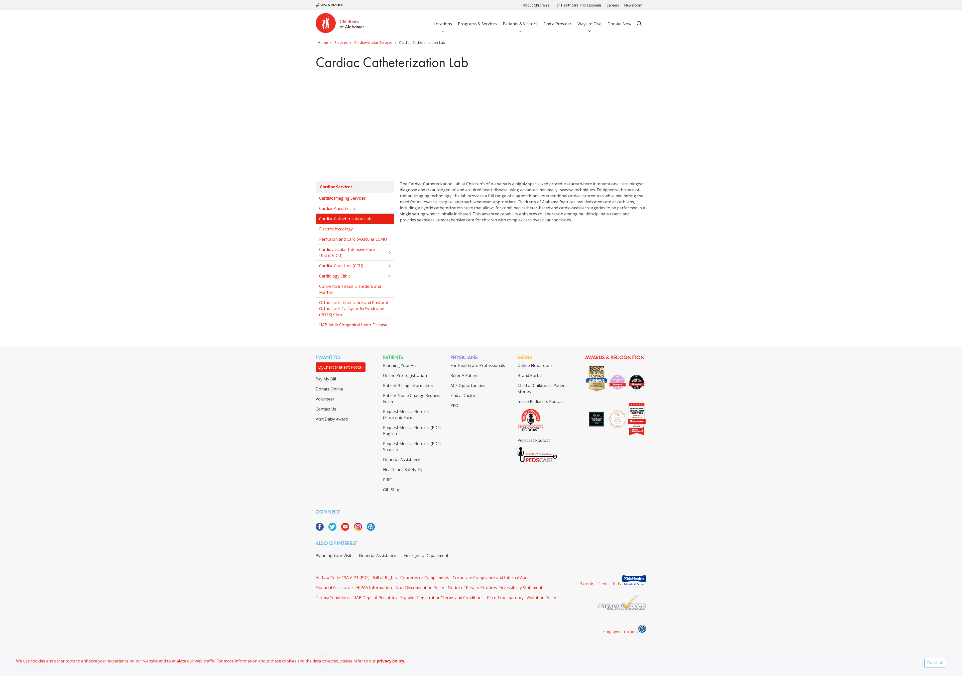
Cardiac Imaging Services (342, 198)
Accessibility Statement (521, 587)
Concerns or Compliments (424, 577)
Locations (443, 24)
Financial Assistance (377, 555)
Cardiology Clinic (334, 276)
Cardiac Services (336, 187)
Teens (604, 583)
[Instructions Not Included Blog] (371, 529)
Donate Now (619, 24)
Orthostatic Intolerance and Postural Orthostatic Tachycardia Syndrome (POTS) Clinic (353, 308)
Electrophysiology (336, 229)
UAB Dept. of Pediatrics (375, 597)
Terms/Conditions (333, 597)
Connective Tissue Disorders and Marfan (350, 289)
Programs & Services (477, 24)
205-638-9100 (331, 5)
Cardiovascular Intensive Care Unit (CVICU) (347, 252)
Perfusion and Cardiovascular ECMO (353, 239)
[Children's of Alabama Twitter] (334, 529)
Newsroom (633, 5)
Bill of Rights (385, 577)
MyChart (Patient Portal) (341, 367)
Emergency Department (426, 555)
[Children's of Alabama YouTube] (347, 529)
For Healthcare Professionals (578, 5)
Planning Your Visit (333, 555)
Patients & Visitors (520, 24)
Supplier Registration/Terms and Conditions (442, 597)
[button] (389, 252)
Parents (586, 583)
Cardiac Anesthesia (337, 208)
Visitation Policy (541, 597)
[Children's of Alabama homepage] (340, 24)
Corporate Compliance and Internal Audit (491, 577)
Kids (617, 583)
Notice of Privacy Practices (472, 587)
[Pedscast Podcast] (537, 461)
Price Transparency (505, 597)
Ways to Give (589, 24)
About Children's (536, 5)
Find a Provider (557, 24)
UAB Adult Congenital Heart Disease (353, 325)
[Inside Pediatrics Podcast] (531, 430)
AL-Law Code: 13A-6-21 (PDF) (343, 577)
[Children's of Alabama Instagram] (360, 529)
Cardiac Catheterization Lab (345, 218)
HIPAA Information (374, 587)
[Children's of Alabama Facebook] (321, 529)
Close (932, 662)
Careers (613, 5)
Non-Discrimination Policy (419, 587)
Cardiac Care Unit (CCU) (341, 265)
